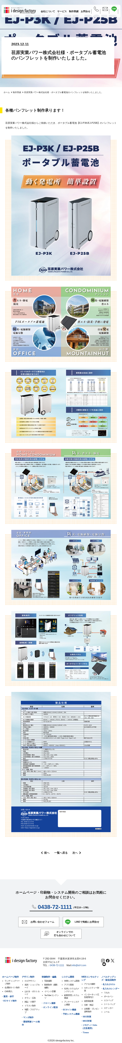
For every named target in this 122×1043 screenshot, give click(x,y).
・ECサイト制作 (9, 1001)
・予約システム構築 (70, 1014)
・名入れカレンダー (110, 988)
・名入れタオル (108, 984)
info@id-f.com (79, 965)
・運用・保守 (7, 996)
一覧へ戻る (61, 852)
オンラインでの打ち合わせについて (64, 933)
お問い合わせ (42, 922)
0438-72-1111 (57, 965)
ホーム (7, 92)
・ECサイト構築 (68, 1009)
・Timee (85, 1032)
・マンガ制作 (27, 1017)
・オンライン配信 (49, 1007)
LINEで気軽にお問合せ (87, 922)
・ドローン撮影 (48, 1003)
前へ (47, 852)
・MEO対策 (86, 1021)
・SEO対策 (86, 1016)
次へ (75, 852)
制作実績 (17, 92)
